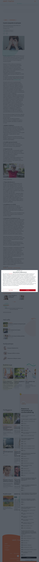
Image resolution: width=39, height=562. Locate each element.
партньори (10, 273)
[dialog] (19, 281)
